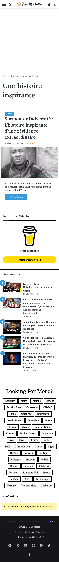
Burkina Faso (14, 407)
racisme (30, 459)
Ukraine (11, 485)
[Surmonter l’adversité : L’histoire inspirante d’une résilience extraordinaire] (29, 162)
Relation (28, 466)
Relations (44, 466)
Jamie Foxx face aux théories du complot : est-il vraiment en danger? (39, 325)
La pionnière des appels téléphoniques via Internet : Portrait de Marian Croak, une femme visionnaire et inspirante (38, 360)
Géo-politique (42, 427)
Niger (51, 446)
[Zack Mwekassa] (29, 4)
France (12, 427)
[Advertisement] (29, 40)
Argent (50, 400)
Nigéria (14, 453)
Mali (7, 446)
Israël (22, 440)
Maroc (38, 446)
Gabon (25, 427)
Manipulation (22, 446)
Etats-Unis (33, 420)
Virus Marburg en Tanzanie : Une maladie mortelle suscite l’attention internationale (39, 341)
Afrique (37, 400)
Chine (13, 414)
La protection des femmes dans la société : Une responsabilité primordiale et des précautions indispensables (39, 306)
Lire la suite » (16, 197)
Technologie (42, 479)
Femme (48, 420)
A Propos (29, 532)
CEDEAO (47, 407)
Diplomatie (43, 414)
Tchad (27, 479)
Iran (11, 440)
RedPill (45, 459)
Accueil (8, 76)
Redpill (14, 466)
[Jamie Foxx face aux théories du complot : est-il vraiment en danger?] (12, 327)
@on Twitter (10, 496)
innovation (47, 433)
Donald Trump (14, 420)
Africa (24, 400)
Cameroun (32, 407)
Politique (44, 453)
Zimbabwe (46, 485)
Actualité (10, 400)
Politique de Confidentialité (29, 537)
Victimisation (28, 485)
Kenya (34, 440)
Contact (40, 532)
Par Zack (28, 453)
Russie (46, 472)
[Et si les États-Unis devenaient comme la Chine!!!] (12, 287)
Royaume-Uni (30, 472)
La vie (9, 113)
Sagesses (35, 527)
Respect (13, 472)
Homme (10, 433)
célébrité (26, 414)
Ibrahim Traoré (28, 433)
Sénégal (14, 479)
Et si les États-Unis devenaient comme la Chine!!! (37, 287)
